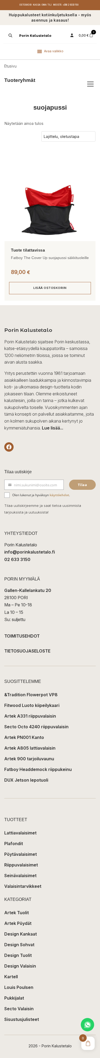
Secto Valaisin (19, 1008)
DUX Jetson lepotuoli (26, 780)
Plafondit (13, 843)
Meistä (57, 4)
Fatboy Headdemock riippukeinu (38, 769)
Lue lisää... (52, 428)
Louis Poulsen (18, 987)
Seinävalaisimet (20, 875)
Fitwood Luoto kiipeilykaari (31, 705)
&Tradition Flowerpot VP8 (31, 694)
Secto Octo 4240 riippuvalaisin (36, 726)
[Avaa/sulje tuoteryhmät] (90, 84)
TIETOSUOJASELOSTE (27, 651)
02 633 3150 (17, 559)
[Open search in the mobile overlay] (10, 35)
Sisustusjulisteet (21, 1019)
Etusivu (10, 66)
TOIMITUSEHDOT (22, 636)
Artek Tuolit (16, 912)
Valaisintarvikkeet (22, 886)
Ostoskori (25, 4)
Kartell (11, 976)
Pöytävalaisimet (20, 854)
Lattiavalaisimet (20, 833)
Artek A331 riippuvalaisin (30, 716)
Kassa (37, 4)
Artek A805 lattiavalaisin (29, 748)
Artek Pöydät (17, 923)
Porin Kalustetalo (35, 36)
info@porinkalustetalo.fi (29, 552)
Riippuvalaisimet (21, 865)
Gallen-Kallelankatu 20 (27, 590)
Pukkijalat (14, 998)
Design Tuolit (18, 955)
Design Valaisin (20, 966)
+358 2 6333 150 (70, 4)
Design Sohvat (19, 944)
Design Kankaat (20, 934)
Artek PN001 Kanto (24, 737)
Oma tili (47, 4)
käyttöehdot (59, 495)
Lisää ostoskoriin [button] (50, 288)
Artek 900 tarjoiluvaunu (29, 758)
